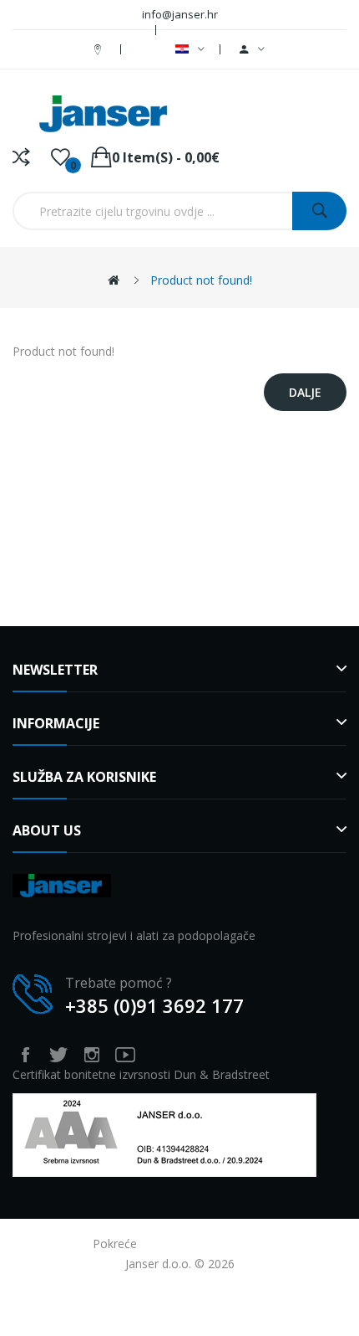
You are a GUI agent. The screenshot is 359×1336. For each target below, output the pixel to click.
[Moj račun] (252, 49)
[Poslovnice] (99, 49)
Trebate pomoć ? (118, 983)
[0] (60, 157)
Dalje (305, 392)
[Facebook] (25, 1055)
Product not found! (201, 280)
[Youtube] (125, 1055)
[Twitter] (58, 1055)
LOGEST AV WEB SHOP (203, 1243)
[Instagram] (91, 1055)
